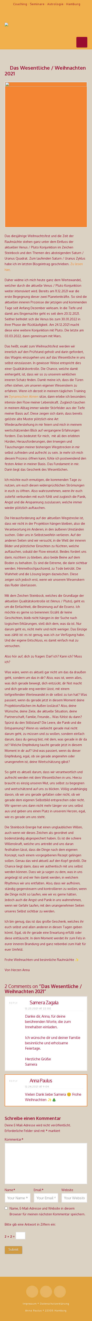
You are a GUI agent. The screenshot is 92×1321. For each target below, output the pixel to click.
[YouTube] (48, 12)
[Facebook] (39, 12)
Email (39, 1190)
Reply (14, 1003)
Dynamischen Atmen (23, 396)
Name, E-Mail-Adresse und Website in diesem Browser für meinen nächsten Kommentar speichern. (47, 1211)
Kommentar (14, 1139)
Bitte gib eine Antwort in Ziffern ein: (30, 1224)
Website (67, 1190)
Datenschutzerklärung (54, 1303)
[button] (81, 42)
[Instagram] (57, 12)
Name (10, 1190)
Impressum (30, 1303)
